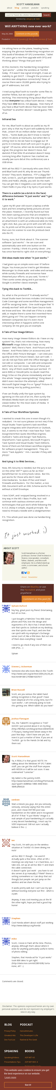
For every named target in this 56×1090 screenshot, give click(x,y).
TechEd (13, 39)
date (38, 19)
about (9, 7)
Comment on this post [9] (26, 33)
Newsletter (32, 577)
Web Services (40, 39)
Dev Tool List (9, 1039)
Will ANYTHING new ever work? (28, 26)
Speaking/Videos (11, 1057)
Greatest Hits (10, 1035)
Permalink (30, 589)
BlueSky (34, 586)
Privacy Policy (10, 1031)
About (24, 577)
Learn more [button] (10, 1077)
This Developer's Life (29, 1035)
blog (17, 7)
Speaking (23, 39)
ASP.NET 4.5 (30, 1057)
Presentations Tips (12, 1062)
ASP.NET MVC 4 (31, 1062)
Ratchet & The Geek (28, 1039)
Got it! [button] (28, 1085)
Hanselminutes (26, 1031)
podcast (25, 7)
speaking (45, 7)
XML (30, 39)
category (29, 19)
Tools (50, 39)
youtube (34, 7)
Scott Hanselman (28, 4)
